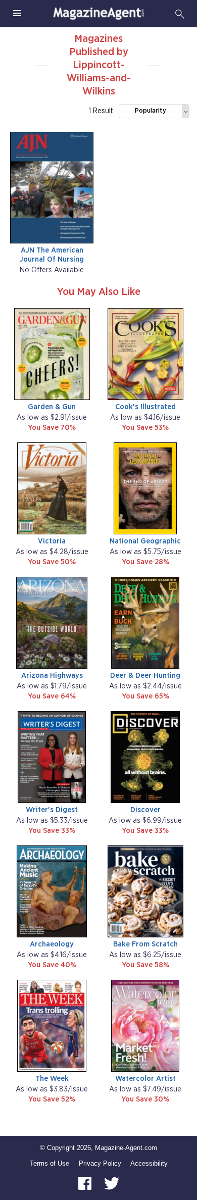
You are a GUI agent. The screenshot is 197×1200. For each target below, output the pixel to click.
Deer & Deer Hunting (145, 675)
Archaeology (52, 944)
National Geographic (145, 541)
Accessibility (149, 1163)
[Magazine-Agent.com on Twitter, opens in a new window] (111, 1183)
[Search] (180, 14)
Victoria (52, 541)
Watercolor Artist (145, 1078)
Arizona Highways (52, 675)
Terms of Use (49, 1163)
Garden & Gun (52, 407)
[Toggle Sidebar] (17, 14)
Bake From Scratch (145, 944)
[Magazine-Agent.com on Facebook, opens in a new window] (85, 1183)
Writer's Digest (52, 810)
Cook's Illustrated (145, 407)
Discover (145, 810)
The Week (52, 1078)
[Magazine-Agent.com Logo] (98, 14)
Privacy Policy (100, 1163)
